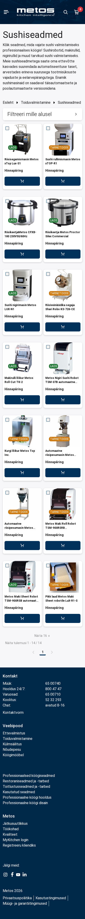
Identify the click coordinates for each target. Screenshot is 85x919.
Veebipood (13, 725)
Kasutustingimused (51, 898)
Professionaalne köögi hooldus (27, 797)
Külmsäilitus (12, 744)
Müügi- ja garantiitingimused (25, 903)
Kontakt (10, 676)
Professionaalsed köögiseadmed (29, 775)
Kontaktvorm (13, 712)
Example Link (5, 877)
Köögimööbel (13, 755)
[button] (42, 114)
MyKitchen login (15, 840)
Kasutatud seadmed (19, 792)
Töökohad (11, 829)
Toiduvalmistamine (36, 102)
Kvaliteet (10, 834)
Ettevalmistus (14, 733)
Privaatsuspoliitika (17, 898)
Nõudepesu (12, 749)
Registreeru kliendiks (19, 845)
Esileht (8, 102)
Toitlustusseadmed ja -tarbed (26, 786)
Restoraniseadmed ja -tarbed (26, 781)
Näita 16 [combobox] (40, 635)
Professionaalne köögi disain (25, 803)
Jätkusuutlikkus (15, 823)
